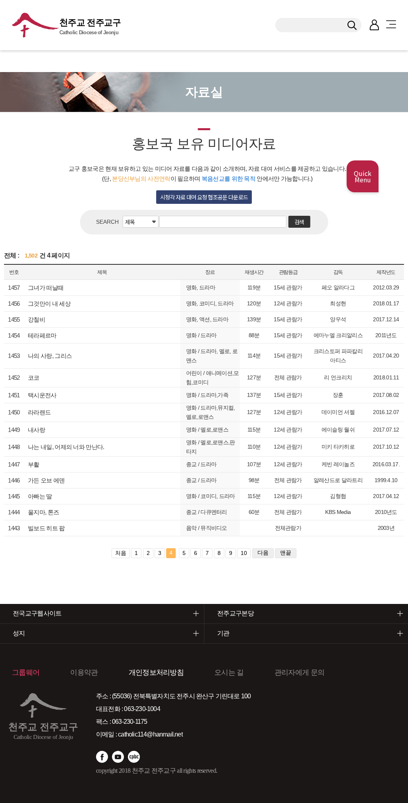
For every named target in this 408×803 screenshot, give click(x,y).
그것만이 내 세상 (49, 303)
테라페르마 (42, 335)
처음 (120, 553)
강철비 (36, 319)
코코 (33, 377)
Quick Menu (362, 176)
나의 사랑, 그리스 (50, 355)
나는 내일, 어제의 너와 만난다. (66, 447)
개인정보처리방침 (156, 672)
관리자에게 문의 (299, 672)
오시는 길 (229, 672)
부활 (33, 464)
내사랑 (36, 429)
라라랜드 (39, 412)
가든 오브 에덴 (46, 480)
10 (244, 553)
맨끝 (285, 552)
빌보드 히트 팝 (46, 528)
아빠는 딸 (40, 496)
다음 (263, 552)
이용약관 (84, 672)
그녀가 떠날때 (45, 287)
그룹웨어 (25, 672)
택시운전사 (42, 395)
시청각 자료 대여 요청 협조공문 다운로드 (204, 197)
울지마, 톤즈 (43, 512)
